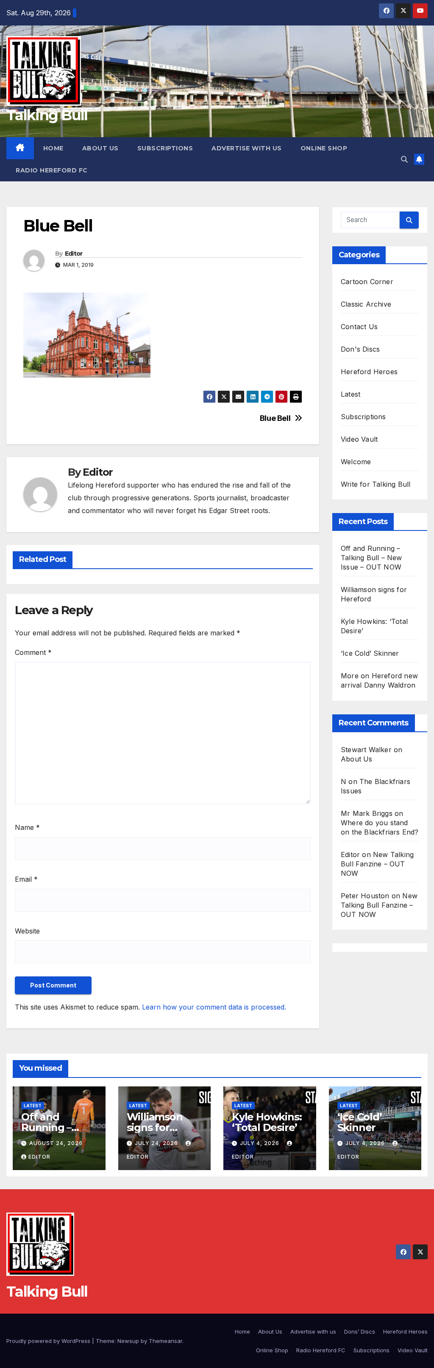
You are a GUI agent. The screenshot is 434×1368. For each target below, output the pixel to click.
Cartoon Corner (367, 281)
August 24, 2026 (56, 1143)
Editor (74, 253)
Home (53, 148)
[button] (404, 159)
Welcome (356, 461)
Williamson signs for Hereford (155, 1127)
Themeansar (165, 1340)
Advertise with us (246, 148)
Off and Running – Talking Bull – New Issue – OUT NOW (371, 557)
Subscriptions (165, 148)
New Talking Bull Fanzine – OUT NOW (377, 863)
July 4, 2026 (260, 1143)
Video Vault (359, 439)
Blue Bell (275, 418)
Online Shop (324, 148)
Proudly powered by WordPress (49, 1340)
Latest (350, 394)
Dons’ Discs (359, 1331)
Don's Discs (360, 349)
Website (27, 931)
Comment (33, 652)
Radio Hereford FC (52, 170)
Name (27, 827)
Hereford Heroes (369, 371)
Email (26, 879)
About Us (100, 148)
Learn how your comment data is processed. (214, 1007)
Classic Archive (366, 304)
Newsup (128, 1340)
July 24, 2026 (157, 1143)
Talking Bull (47, 115)
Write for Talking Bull (375, 484)
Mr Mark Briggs (366, 813)
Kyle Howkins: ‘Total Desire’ (266, 1122)
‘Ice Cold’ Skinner (370, 653)
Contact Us (359, 326)
